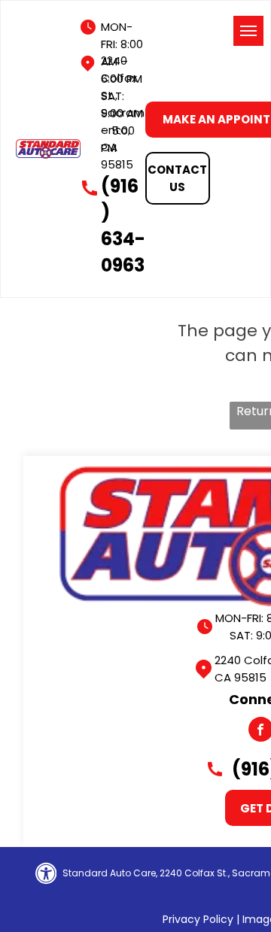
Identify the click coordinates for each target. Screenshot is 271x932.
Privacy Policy (198, 919)
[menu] (248, 31)
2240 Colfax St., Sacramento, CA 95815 (123, 112)
